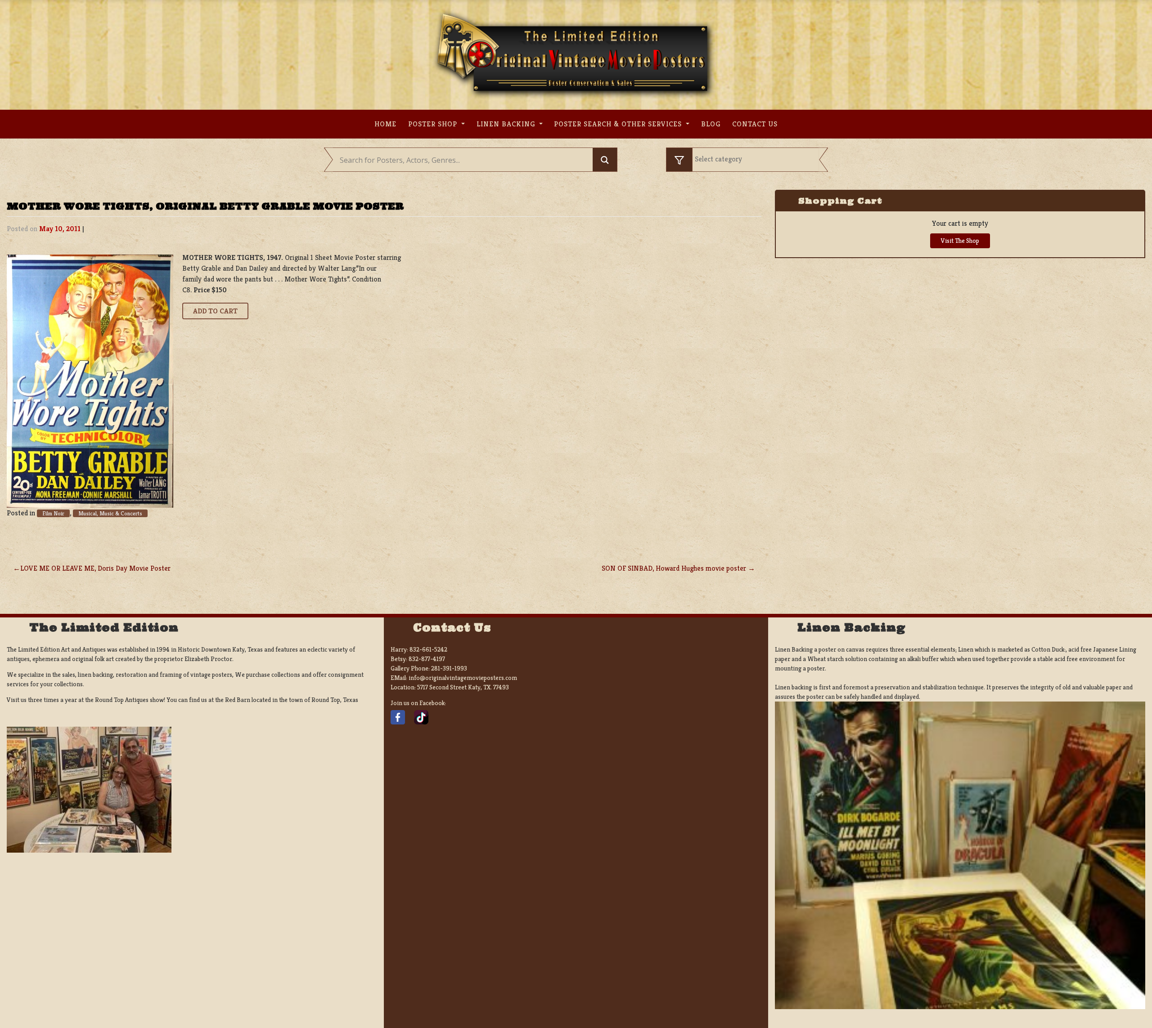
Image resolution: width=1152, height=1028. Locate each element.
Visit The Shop (960, 241)
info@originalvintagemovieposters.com (463, 678)
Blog (710, 124)
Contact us (755, 124)
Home (385, 124)
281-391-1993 (449, 668)
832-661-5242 (428, 649)
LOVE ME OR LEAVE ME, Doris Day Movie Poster (95, 568)
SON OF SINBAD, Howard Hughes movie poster (674, 568)
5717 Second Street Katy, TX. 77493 (463, 687)
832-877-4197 (427, 659)
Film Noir (53, 513)
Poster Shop (433, 124)
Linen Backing (507, 124)
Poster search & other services (619, 124)
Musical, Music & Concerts (110, 513)
